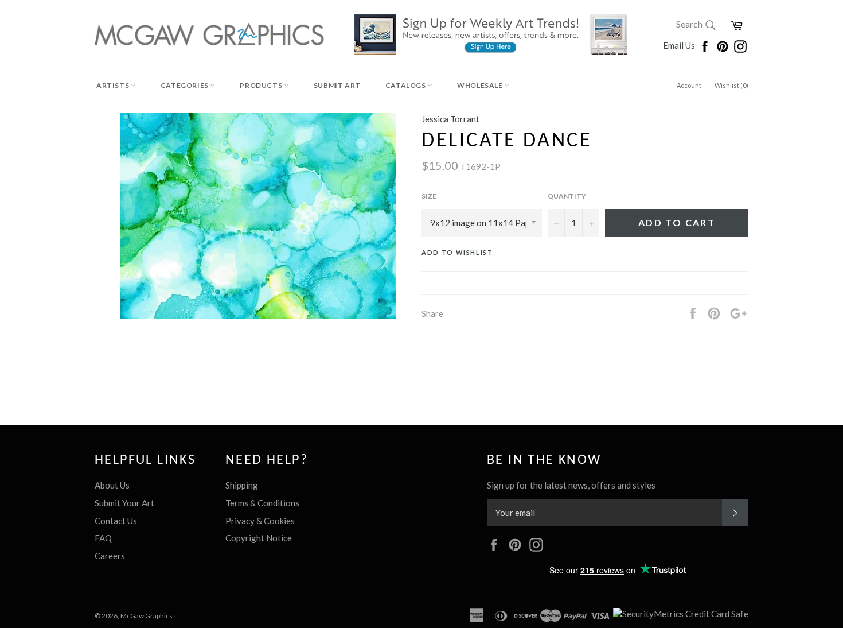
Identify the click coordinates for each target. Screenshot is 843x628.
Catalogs (406, 85)
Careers (110, 556)
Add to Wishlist (457, 252)
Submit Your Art (124, 503)
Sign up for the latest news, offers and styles (571, 485)
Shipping (241, 485)
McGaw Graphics (146, 615)
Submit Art (337, 85)
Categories (185, 85)
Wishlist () (731, 85)
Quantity (567, 196)
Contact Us (116, 520)
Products (261, 85)
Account (689, 85)
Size (429, 196)
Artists (113, 85)
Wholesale (480, 85)
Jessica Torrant (450, 119)
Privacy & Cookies (260, 520)
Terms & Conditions (262, 503)
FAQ (103, 538)
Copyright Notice (258, 538)
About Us (112, 485)
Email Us (680, 45)
